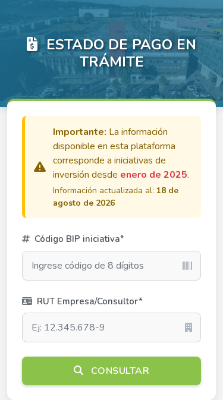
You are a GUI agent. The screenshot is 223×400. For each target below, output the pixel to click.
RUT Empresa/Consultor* (88, 301)
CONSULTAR (118, 370)
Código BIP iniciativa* (78, 239)
